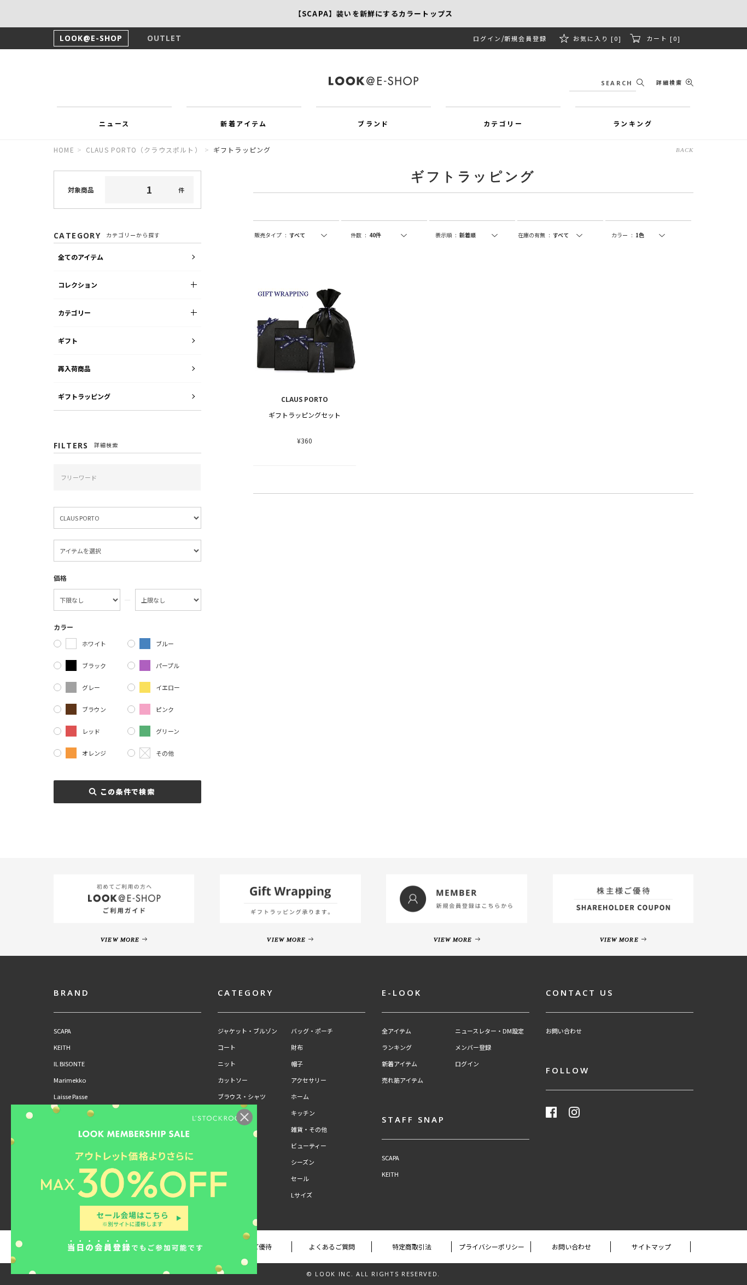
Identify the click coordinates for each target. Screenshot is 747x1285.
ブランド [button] (373, 123)
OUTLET (164, 38)
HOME (64, 149)
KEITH (62, 1047)
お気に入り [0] (597, 38)
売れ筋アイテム (402, 1080)
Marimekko (70, 1080)
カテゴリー (74, 312)
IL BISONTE (69, 1064)
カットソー (233, 1080)
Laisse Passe (70, 1097)
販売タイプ (270, 235)
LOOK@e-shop (373, 81)
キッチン (303, 1113)
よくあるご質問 (332, 1246)
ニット (227, 1064)
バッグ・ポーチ (312, 1031)
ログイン (487, 38)
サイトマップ (651, 1246)
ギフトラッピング (84, 396)
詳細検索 (669, 82)
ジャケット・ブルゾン (247, 1031)
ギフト (68, 340)
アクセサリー (308, 1080)
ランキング (397, 1047)
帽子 (297, 1064)
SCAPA (62, 1031)
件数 (358, 235)
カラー (622, 235)
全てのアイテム (80, 256)
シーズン (302, 1162)
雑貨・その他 (309, 1129)
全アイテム (396, 1031)
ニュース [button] (114, 123)
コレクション (77, 284)
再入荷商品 (74, 368)
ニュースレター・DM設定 (489, 1031)
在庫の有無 (534, 235)
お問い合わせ (564, 1031)
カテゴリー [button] (503, 123)
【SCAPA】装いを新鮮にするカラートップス (373, 13)
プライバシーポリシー (491, 1246)
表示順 (446, 235)
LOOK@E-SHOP (91, 38)
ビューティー (308, 1146)
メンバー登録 (473, 1047)
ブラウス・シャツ (242, 1097)
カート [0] (663, 38)
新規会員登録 (525, 38)
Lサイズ (301, 1195)
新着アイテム (399, 1064)
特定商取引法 (411, 1246)
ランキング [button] (632, 123)
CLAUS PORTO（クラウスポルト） (144, 149)
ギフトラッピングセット (305, 414)
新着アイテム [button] (243, 123)
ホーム (300, 1097)
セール (300, 1179)
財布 (297, 1047)
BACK (684, 150)
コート (227, 1047)
